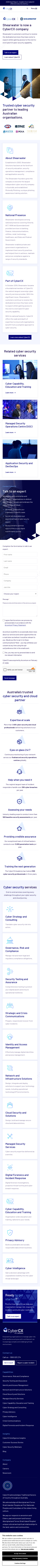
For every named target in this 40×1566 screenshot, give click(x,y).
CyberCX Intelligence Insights (14, 1438)
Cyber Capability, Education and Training (18, 1403)
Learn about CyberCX (12, 57)
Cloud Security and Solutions (14, 1394)
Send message (9, 678)
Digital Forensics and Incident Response (18, 1425)
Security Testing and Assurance (15, 1381)
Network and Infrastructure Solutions (17, 1390)
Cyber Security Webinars (12, 1447)
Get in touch (8, 1363)
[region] (20, 1549)
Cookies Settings (20, 1563)
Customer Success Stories (13, 1442)
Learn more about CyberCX (20, 337)
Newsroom (7, 1473)
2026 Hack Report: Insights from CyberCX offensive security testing (20, 3)
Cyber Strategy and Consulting (14, 1407)
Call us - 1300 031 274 (12, 1357)
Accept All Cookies (20, 1553)
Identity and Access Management (15, 1385)
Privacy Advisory (9, 1412)
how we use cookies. (27, 1549)
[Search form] (27, 8)
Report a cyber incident (26, 1363)
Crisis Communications (12, 1421)
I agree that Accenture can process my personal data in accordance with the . (18, 622)
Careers (6, 1468)
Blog (4, 1451)
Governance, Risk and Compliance (16, 1376)
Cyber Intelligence (10, 1416)
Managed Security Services (13, 1398)
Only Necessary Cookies (20, 1558)
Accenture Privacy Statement (15, 625)
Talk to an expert (10, 52)
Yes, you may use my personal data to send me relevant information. (20, 654)
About (5, 1464)
